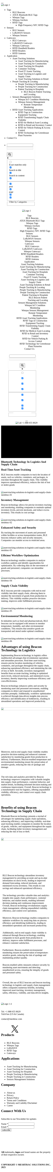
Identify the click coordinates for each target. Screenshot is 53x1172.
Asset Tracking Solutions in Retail (33, 79)
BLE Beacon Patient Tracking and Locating (38, 298)
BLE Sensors (18, 30)
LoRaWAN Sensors (21, 33)
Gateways (11, 38)
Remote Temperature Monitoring (33, 105)
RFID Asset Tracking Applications (28, 110)
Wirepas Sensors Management (31, 102)
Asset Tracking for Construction (32, 63)
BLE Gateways (19, 40)
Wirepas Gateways (20, 45)
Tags (9, 10)
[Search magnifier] (9, 154)
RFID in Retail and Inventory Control (35, 125)
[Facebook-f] (4, 1029)
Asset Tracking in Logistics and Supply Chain (35, 280)
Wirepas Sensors (19, 35)
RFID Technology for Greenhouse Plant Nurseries (35, 345)
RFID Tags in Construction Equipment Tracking (30, 113)
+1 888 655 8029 (29, 423)
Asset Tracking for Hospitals (31, 66)
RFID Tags (17, 22)
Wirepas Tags (18, 17)
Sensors (10, 27)
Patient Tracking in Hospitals (31, 89)
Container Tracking (26, 69)
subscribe (6, 1130)
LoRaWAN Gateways (22, 43)
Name (4, 1124)
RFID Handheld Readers (23, 48)
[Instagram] (35, 1029)
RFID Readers (18, 51)
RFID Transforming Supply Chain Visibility (35, 327)
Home (9, 440)
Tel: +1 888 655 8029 (10, 1011)
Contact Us (12, 138)
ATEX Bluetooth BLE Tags (24, 15)
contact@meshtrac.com (11, 1019)
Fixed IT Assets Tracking (29, 71)
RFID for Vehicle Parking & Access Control (35, 339)
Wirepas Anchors (20, 20)
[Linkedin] (25, 1029)
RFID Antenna (19, 53)
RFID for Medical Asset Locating (33, 122)
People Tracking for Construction (33, 86)
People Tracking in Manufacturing (33, 84)
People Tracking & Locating (25, 81)
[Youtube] (45, 1029)
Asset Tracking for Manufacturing (33, 61)
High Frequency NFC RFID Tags (33, 25)
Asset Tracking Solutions (23, 58)
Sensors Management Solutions (26, 97)
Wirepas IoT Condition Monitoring (33, 99)
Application (12, 56)
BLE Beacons (18, 12)
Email (4, 1127)
